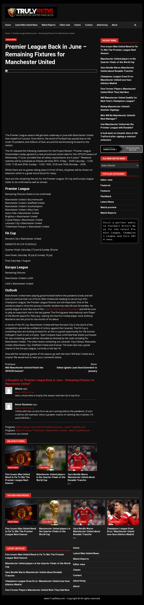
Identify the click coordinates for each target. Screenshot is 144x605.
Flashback (106, 196)
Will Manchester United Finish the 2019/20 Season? (24, 367)
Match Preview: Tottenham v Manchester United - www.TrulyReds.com (53, 430)
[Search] (135, 25)
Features (105, 191)
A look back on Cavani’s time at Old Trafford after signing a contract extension (119, 136)
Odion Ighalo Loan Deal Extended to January (77, 367)
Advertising (102, 25)
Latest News (11, 40)
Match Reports (49, 25)
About (114, 25)
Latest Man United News (26, 25)
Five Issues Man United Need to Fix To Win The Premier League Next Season (19, 458)
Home (8, 25)
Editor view (65, 25)
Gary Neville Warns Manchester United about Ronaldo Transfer (82, 458)
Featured (105, 185)
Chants (77, 25)
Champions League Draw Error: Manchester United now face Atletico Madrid (117, 80)
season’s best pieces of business (61, 309)
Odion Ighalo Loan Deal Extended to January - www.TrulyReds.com (51, 427)
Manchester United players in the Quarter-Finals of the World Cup (51, 458)
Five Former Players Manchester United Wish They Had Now (37, 590)
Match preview (108, 207)
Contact (89, 25)
